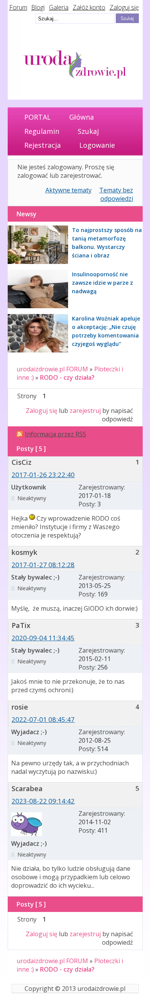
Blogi (38, 7)
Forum (18, 7)
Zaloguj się (124, 7)
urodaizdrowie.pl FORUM (52, 369)
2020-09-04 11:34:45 (43, 637)
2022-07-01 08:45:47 (43, 719)
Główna (81, 117)
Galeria (58, 7)
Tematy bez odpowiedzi (116, 194)
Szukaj (88, 131)
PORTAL (37, 117)
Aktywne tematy (68, 190)
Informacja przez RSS (55, 434)
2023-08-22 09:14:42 (43, 801)
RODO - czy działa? (67, 377)
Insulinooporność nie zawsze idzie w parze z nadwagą (102, 283)
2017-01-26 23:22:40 (43, 474)
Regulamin (41, 131)
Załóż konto (89, 7)
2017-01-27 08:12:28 (43, 564)
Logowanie (97, 145)
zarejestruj (85, 410)
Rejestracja (42, 145)
